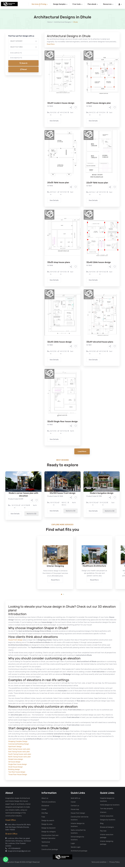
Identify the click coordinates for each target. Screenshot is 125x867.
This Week (41, 89)
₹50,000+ (41, 100)
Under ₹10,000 (43, 97)
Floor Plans (42, 75)
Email (38, 44)
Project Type (40, 54)
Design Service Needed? (44, 71)
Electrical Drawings (77, 78)
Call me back (79, 111)
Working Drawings (58, 78)
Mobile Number (41, 33)
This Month (54, 89)
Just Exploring (82, 89)
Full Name (39, 23)
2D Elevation (42, 78)
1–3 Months (67, 89)
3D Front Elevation (57, 75)
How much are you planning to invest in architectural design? (58, 93)
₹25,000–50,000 (77, 97)
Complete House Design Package (69, 81)
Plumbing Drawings (45, 81)
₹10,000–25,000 (60, 97)
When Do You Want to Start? (46, 85)
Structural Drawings (77, 75)
